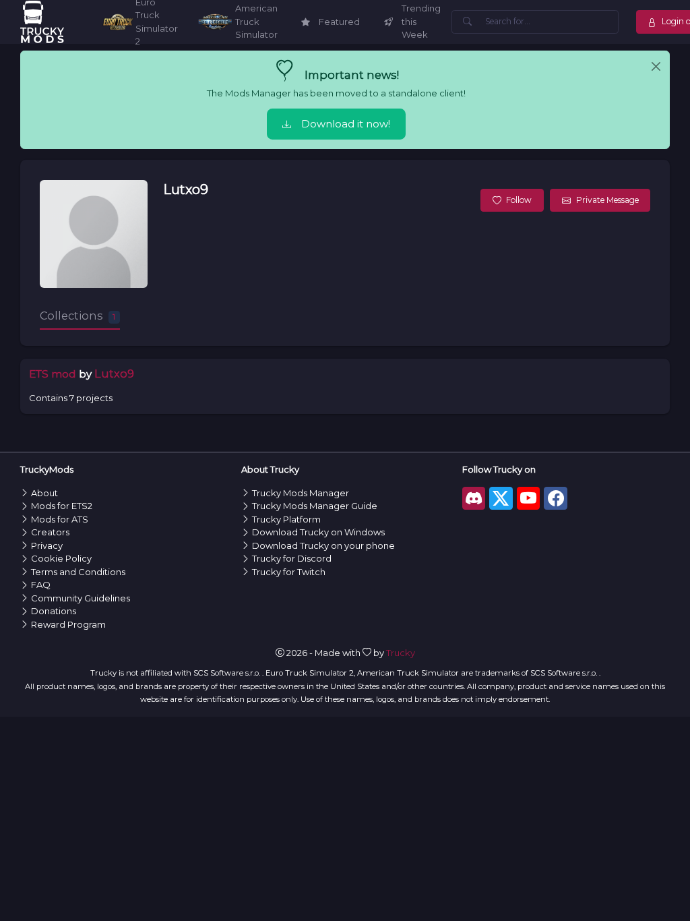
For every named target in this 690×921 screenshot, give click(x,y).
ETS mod (52, 373)
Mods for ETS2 (61, 505)
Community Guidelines (80, 598)
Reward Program (68, 624)
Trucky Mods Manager (300, 492)
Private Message (607, 200)
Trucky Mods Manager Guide (314, 505)
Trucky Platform (286, 519)
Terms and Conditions (78, 571)
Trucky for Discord (292, 558)
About (44, 492)
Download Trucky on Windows (318, 532)
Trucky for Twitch (288, 571)
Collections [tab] (77, 315)
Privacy (47, 545)
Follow (519, 200)
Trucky (400, 652)
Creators (50, 532)
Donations (53, 610)
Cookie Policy (61, 558)
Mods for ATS (59, 519)
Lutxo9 (185, 189)
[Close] (656, 66)
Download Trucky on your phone (323, 545)
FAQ (41, 584)
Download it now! (345, 124)
